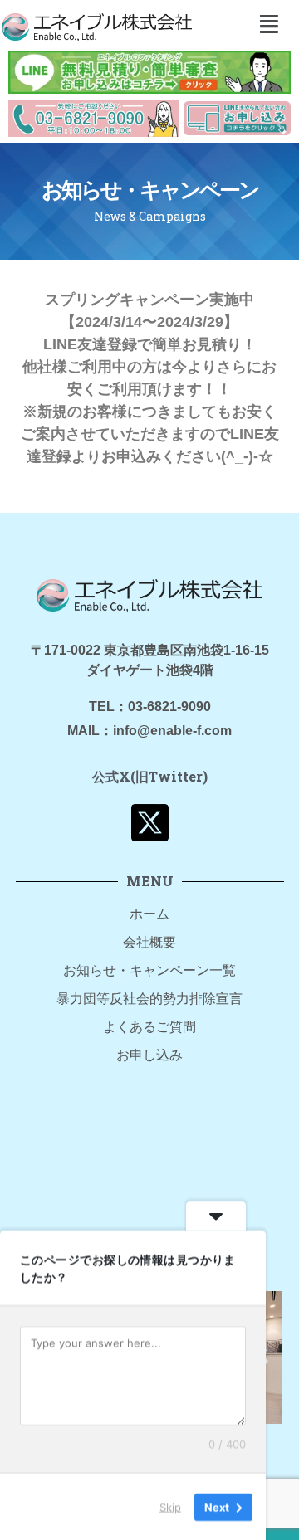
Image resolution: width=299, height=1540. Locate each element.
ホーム (149, 914)
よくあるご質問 (149, 1027)
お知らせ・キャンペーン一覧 (149, 970)
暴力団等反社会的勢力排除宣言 (149, 998)
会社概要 (149, 942)
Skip (170, 1506)
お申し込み (149, 1055)
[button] (269, 24)
